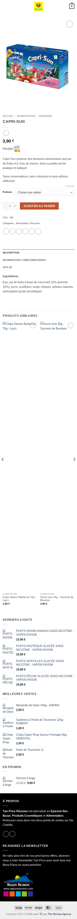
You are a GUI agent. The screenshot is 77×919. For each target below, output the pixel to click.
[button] (5, 6)
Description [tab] (11, 252)
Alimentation (26, 116)
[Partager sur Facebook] (12, 231)
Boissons (45, 116)
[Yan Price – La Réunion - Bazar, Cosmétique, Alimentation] (38, 6)
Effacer (69, 186)
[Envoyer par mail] (25, 231)
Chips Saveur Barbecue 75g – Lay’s (20, 599)
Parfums (7, 192)
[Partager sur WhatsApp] (6, 231)
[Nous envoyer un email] (12, 834)
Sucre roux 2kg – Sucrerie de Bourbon (56, 599)
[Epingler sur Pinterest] (32, 231)
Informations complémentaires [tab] (24, 260)
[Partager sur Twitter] (19, 231)
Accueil (8, 116)
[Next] (74, 466)
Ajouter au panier (39, 206)
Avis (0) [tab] (7, 267)
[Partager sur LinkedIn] (38, 231)
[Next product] (6, 133)
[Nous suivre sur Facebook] (6, 834)
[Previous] (3, 466)
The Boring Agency (59, 914)
